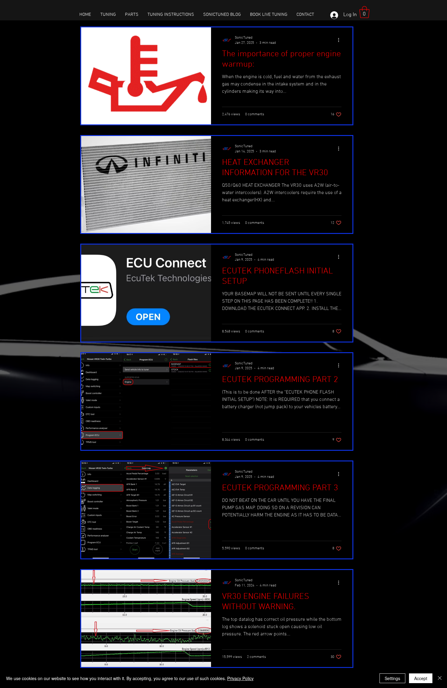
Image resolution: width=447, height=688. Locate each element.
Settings (392, 678)
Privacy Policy (240, 678)
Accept (420, 678)
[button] (364, 12)
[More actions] (340, 39)
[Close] (439, 678)
